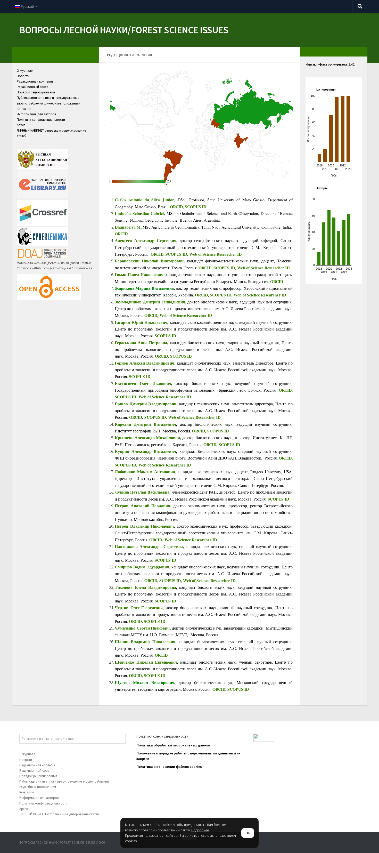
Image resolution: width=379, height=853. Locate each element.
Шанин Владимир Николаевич (145, 642)
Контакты (24, 109)
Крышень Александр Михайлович (147, 437)
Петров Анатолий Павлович (142, 506)
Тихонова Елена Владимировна (145, 587)
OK (247, 833)
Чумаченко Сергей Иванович (142, 628)
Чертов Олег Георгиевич (139, 607)
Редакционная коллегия (35, 81)
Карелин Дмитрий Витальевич (145, 424)
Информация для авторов (36, 114)
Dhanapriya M (128, 227)
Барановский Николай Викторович (149, 261)
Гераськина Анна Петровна (141, 342)
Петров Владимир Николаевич (144, 526)
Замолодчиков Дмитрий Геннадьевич (150, 302)
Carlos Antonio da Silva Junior (144, 200)
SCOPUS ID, (177, 254)
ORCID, (177, 207)
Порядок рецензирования (36, 92)
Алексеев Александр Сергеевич (145, 240)
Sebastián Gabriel (147, 213)
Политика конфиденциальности (41, 119)
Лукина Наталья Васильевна (142, 492)
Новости (23, 76)
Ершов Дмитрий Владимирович (145, 404)
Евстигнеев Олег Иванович (143, 383)
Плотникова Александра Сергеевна (149, 546)
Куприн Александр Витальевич (145, 451)
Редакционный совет (32, 87)
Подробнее (200, 830)
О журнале (24, 70)
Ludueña (123, 213)
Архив (21, 125)
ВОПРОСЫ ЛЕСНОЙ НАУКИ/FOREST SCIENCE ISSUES (123, 30)
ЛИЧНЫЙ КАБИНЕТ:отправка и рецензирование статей (59, 814)
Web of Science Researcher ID (215, 254)
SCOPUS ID (195, 207)
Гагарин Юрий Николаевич (141, 322)
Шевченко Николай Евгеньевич (146, 662)
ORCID (121, 234)
